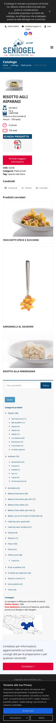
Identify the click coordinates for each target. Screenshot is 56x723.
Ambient (11, 456)
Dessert (14, 426)
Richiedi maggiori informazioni (17, 160)
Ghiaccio (11, 538)
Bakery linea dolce (16, 493)
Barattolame (16, 462)
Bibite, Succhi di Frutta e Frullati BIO (24, 516)
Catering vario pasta (17, 521)
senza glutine (14, 584)
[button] (51, 47)
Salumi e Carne (14, 578)
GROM (14, 434)
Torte (10, 589)
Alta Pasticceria (17, 419)
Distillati (14, 469)
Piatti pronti (20, 171)
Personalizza (15, 718)
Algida (11, 413)
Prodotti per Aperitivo (17, 573)
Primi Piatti (15, 446)
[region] (28, 702)
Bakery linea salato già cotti (20, 510)
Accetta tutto (28, 711)
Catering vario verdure (18, 527)
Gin (12, 473)
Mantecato (15, 442)
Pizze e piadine (14, 567)
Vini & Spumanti (17, 481)
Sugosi (14, 560)
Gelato (14, 430)
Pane (10, 544)
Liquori (14, 477)
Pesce (10, 549)
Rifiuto (41, 718)
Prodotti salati (16, 449)
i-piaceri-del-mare (16, 174)
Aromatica (12, 488)
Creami (14, 466)
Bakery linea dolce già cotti (20, 499)
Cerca (46, 385)
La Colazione (16, 438)
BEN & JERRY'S (16, 422)
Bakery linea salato (16, 505)
